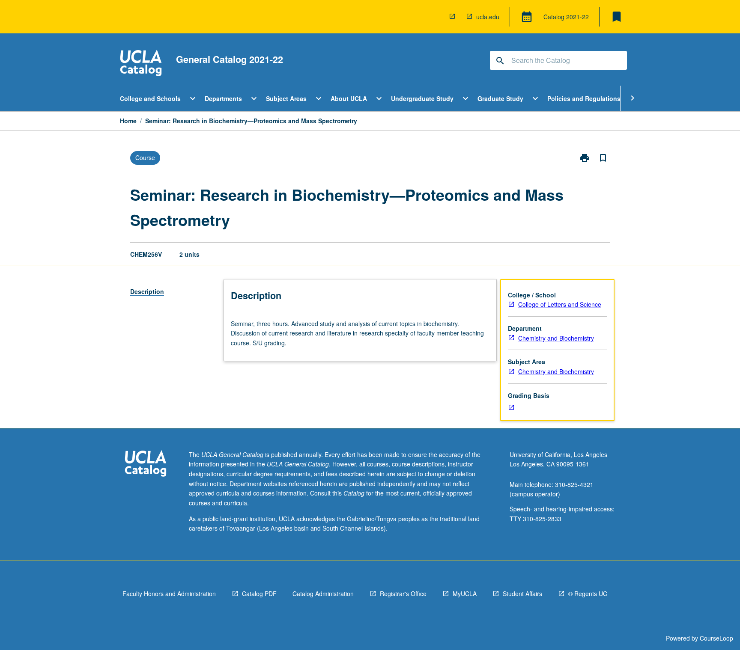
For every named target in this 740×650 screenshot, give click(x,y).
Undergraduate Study (422, 98)
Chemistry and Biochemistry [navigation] (556, 338)
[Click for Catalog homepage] (140, 64)
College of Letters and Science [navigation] (559, 304)
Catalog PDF (259, 593)
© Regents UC (587, 593)
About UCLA (349, 98)
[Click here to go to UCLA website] (145, 464)
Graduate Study (500, 98)
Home (128, 120)
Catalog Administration (323, 593)
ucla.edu (487, 16)
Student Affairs (522, 593)
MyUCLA (465, 593)
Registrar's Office (403, 593)
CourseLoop (716, 638)
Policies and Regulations (584, 98)
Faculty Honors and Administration (169, 593)
